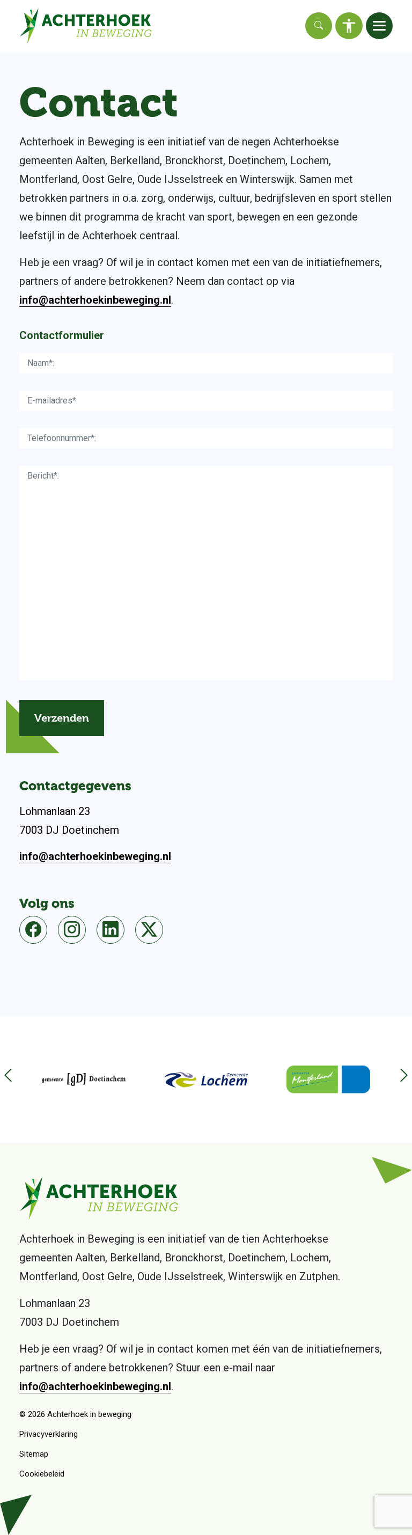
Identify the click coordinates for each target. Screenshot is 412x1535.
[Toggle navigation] (379, 25)
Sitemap (33, 1454)
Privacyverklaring (48, 1434)
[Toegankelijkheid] (349, 26)
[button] (398, 1080)
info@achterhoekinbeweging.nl (95, 299)
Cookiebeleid (41, 1474)
